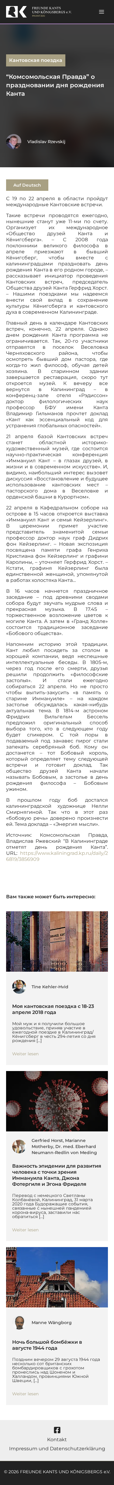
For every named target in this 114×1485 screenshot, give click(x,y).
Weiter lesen (25, 1054)
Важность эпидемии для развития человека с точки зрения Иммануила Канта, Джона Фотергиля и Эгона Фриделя (56, 1175)
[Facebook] (57, 1430)
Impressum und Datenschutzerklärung (57, 1448)
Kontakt (57, 1439)
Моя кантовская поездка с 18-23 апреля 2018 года (53, 1009)
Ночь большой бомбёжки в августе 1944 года (47, 1345)
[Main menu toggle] (101, 11)
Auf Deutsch (27, 185)
